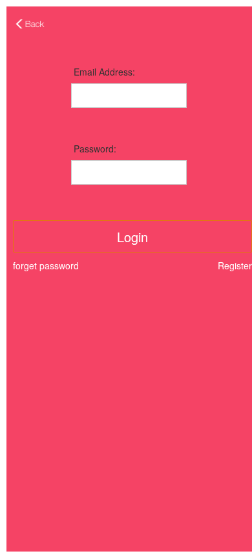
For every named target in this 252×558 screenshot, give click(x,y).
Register (235, 265)
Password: (95, 148)
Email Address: (104, 71)
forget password (46, 265)
